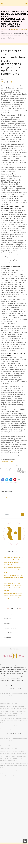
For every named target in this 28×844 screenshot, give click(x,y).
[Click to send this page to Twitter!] (6, 479)
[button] (25, 841)
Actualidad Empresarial (19, 29)
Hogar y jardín (7, 623)
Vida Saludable (7, 637)
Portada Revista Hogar (10, 633)
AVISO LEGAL (6, 832)
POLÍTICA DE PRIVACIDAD (17, 832)
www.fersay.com (7, 462)
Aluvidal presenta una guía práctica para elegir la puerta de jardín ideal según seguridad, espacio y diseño (13, 595)
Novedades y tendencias (10, 628)
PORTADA (4, 783)
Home (5, 29)
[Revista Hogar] (12, 3)
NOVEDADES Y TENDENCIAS (19, 785)
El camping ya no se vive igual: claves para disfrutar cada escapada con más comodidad (13, 578)
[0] (2, 82)
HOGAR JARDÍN (12, 783)
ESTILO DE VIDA (21, 783)
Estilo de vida (7, 618)
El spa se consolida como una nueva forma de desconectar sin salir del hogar (13, 570)
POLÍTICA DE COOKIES (14, 834)
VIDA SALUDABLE (6, 785)
